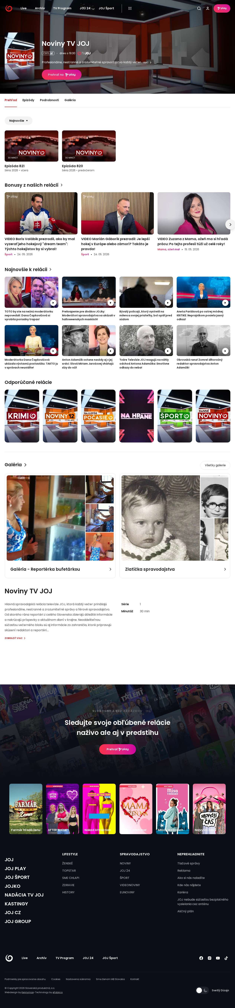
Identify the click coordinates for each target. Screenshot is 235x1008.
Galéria (70, 100)
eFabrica (58, 992)
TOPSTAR (69, 870)
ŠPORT (124, 878)
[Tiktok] (226, 958)
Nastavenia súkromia (78, 979)
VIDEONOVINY (130, 885)
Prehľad (11, 100)
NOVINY (125, 863)
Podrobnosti (49, 100)
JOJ (9, 859)
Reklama (183, 870)
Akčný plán (185, 911)
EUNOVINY (127, 892)
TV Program (62, 8)
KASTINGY (16, 904)
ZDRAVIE (68, 885)
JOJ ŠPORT (17, 877)
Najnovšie (16, 121)
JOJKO (12, 886)
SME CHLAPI (70, 878)
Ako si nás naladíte (191, 878)
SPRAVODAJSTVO (135, 854)
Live (24, 8)
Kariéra (182, 892)
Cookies (55, 979)
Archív (40, 8)
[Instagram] (209, 958)
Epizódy (28, 100)
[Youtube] (218, 958)
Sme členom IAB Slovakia (110, 979)
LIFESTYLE (70, 854)
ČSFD (46, 53)
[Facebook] (201, 958)
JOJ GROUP (18, 921)
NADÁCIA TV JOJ (24, 895)
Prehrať (112, 749)
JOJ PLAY (15, 868)
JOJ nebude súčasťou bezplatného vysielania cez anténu (202, 901)
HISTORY (68, 892)
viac (146, 62)
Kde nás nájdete (189, 885)
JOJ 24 (85, 8)
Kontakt (134, 979)
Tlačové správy (188, 863)
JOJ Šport (106, 8)
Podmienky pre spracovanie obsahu (25, 979)
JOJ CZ (13, 912)
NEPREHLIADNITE (191, 854)
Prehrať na (56, 75)
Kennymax (28, 992)
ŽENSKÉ (67, 863)
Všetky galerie (215, 465)
